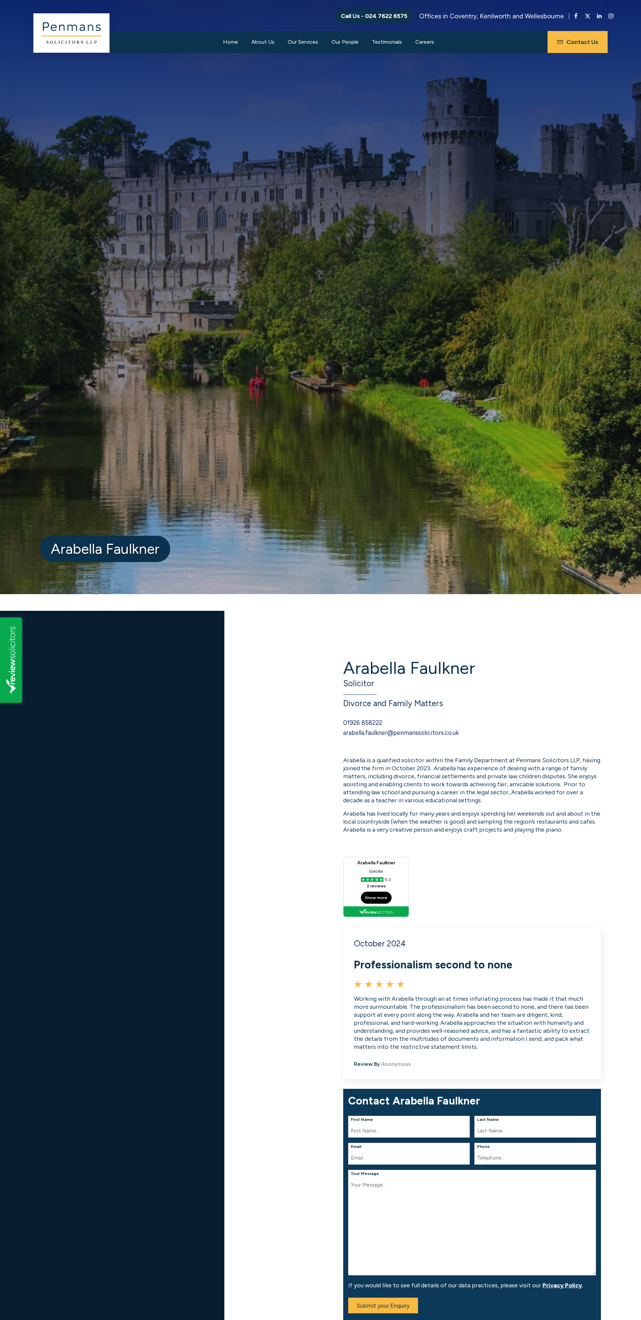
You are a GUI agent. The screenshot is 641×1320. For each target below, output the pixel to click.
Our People (345, 42)
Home (230, 42)
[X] (587, 17)
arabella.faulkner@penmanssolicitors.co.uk (401, 733)
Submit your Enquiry (383, 1305)
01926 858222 (362, 723)
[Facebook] (576, 17)
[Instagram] (611, 17)
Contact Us (582, 42)
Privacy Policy (562, 1285)
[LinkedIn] (599, 17)
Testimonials (387, 42)
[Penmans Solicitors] (71, 33)
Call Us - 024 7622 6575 (374, 16)
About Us (262, 42)
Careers (424, 42)
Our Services (303, 42)
